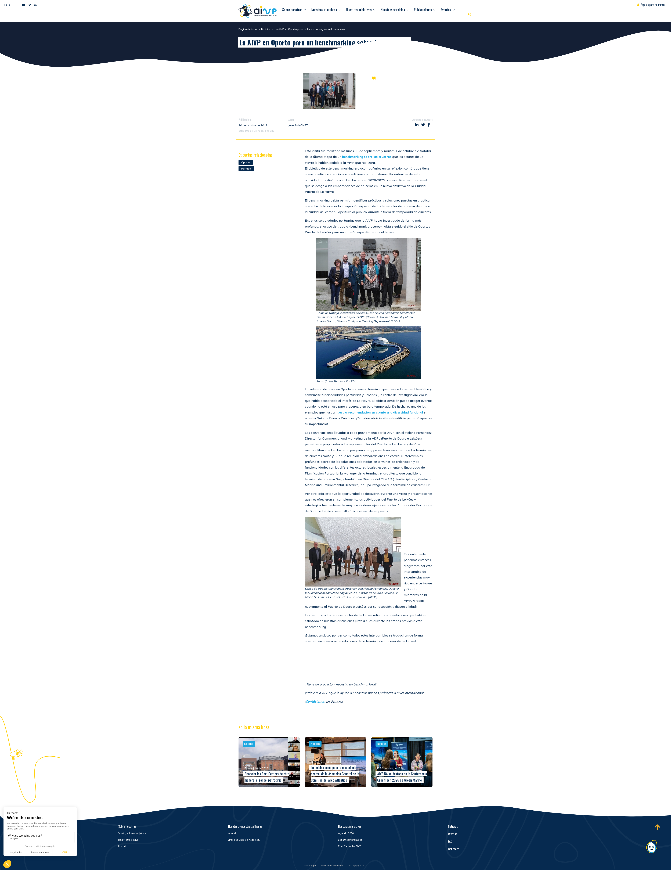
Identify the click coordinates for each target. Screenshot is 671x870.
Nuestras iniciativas (359, 9)
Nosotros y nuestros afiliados (245, 826)
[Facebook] (18, 5)
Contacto (453, 849)
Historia (122, 846)
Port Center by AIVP (349, 846)
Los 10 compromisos (350, 839)
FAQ (450, 841)
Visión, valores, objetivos (132, 833)
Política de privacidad (332, 865)
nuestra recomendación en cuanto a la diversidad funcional (379, 412)
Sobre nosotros (292, 9)
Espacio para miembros (653, 5)
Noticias (453, 826)
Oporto (245, 162)
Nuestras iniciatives (349, 826)
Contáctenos (315, 701)
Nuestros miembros (324, 9)
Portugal (246, 168)
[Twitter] (30, 5)
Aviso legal (310, 865)
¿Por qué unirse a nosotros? (244, 839)
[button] (6, 4)
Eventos (446, 9)
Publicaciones (423, 9)
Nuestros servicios (393, 9)
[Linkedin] (35, 5)
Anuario (232, 833)
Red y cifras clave (128, 839)
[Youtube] (23, 5)
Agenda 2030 (346, 833)
